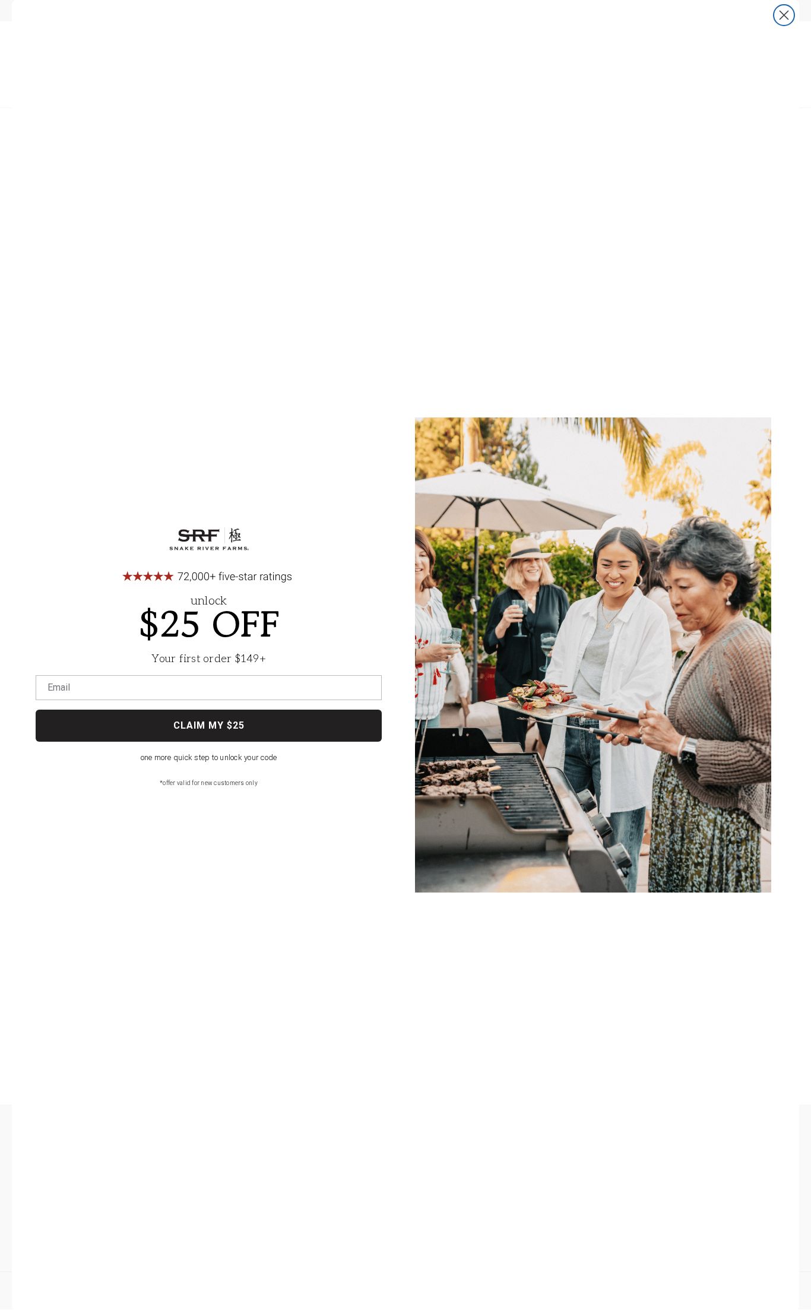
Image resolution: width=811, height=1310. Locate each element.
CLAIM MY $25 (209, 725)
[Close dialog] (784, 15)
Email (58, 687)
